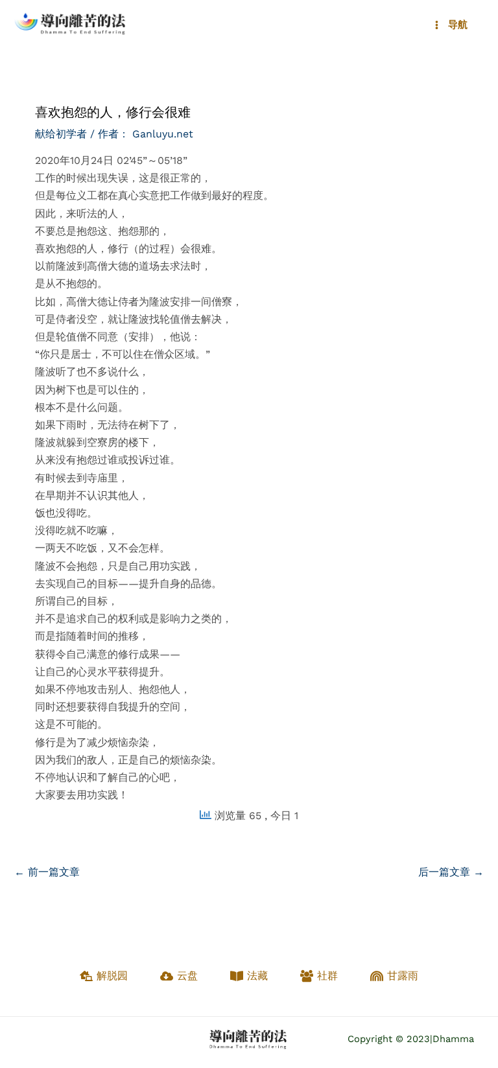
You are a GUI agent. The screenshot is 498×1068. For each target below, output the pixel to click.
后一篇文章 (451, 872)
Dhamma (453, 1039)
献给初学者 (61, 134)
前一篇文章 (47, 872)
